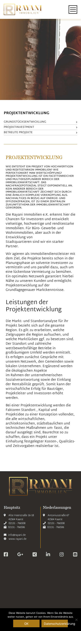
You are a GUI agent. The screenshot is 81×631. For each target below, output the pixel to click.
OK (26, 624)
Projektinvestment (19, 127)
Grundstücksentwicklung (25, 122)
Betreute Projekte (18, 132)
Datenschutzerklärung (56, 624)
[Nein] (76, 620)
